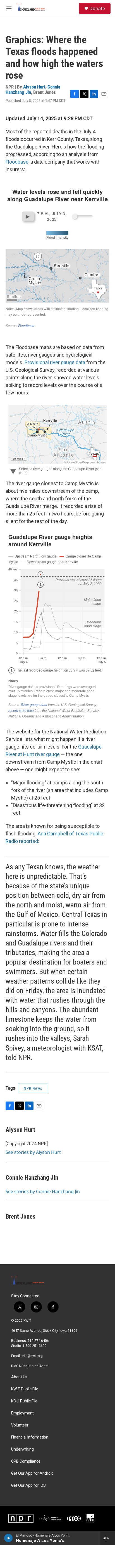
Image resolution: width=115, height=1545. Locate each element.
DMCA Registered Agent (30, 1366)
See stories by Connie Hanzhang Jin (43, 1191)
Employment (22, 1413)
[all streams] (107, 1538)
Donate (97, 8)
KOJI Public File (24, 1401)
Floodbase (17, 162)
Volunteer (19, 1425)
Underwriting (22, 1449)
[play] (8, 1538)
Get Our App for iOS (28, 1485)
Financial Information (29, 1437)
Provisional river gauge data (55, 362)
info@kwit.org (32, 1356)
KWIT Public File (24, 1389)
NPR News (33, 1088)
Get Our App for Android (32, 1473)
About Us (19, 1377)
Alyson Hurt (34, 87)
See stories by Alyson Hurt (33, 1152)
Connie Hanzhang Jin (32, 1177)
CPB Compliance (25, 1461)
